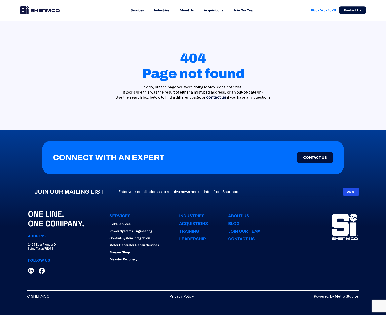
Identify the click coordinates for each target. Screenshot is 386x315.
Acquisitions (213, 10)
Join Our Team (244, 10)
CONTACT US (241, 239)
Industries (161, 10)
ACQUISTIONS (193, 223)
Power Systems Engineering (130, 231)
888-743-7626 (323, 10)
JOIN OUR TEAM (244, 231)
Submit (351, 191)
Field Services (120, 224)
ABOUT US (238, 216)
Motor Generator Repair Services (134, 245)
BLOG (234, 223)
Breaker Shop (119, 252)
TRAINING (189, 231)
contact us (216, 97)
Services (137, 10)
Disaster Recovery (123, 259)
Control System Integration (129, 238)
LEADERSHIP (192, 239)
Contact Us (352, 10)
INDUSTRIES (192, 216)
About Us (187, 10)
